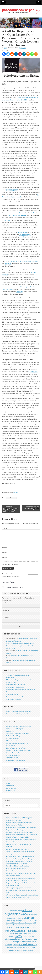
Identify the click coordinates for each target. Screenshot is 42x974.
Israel (16, 931)
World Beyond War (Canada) (15, 760)
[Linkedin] (16, 54)
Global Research (11, 741)
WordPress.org (11, 790)
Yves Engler (31, 950)
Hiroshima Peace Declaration (15, 684)
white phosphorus (12, 190)
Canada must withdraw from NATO (17, 849)
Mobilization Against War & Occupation (18, 750)
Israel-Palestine (11, 498)
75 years (21, 213)
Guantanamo (28, 923)
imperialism (26, 927)
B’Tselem (8, 263)
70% (23, 237)
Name (4, 547)
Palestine (28, 939)
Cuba (8, 923)
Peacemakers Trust (12, 753)
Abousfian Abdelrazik (16, 910)
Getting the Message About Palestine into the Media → (31, 508)
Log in (8, 783)
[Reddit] (12, 54)
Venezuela (16, 947)
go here (15, 492)
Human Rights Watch (16, 261)
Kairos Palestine (33, 372)
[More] (36, 54)
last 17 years (22, 232)
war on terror (27, 947)
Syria (10, 945)
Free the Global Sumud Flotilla (16, 868)
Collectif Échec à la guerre (14, 736)
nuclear (25, 936)
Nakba (33, 213)
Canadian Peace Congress (15, 729)
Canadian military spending (13, 920)
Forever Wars (10, 871)
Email (4, 552)
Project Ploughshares (13, 755)
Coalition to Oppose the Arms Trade (17, 733)
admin (5, 47)
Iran (34, 927)
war (21, 947)
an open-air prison (25, 234)
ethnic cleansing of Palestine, (17, 215)
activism (27, 910)
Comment (5, 528)
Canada (30, 917)
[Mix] (28, 54)
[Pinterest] (20, 54)
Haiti (34, 923)
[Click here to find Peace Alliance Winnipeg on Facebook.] (21, 769)
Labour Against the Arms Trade (16, 748)
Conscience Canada (12, 738)
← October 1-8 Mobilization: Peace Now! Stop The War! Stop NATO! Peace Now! (10, 509)
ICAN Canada (10, 745)
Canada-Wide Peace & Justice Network (19, 726)
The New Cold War (12, 757)
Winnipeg (25, 950)
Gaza (12, 923)
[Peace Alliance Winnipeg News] (21, 9)
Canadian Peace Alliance (27, 920)
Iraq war (9, 930)
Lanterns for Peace (15, 934)
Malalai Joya (30, 934)
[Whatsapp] (32, 54)
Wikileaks (19, 950)
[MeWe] (24, 54)
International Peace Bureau (15, 687)
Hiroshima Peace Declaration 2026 (17, 837)
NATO (18, 936)
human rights (12, 927)
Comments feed (11, 788)
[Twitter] (8, 54)
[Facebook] (4, 54)
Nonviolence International (14, 697)
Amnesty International (31, 261)
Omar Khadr (20, 939)
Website (4, 557)
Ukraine (16, 945)
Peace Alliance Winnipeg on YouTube (18, 714)
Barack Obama (21, 918)
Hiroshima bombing (12, 925)
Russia (24, 942)
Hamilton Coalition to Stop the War (17, 743)
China (35, 920)
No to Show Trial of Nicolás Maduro (17, 866)
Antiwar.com (10, 677)
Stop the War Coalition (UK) (15, 699)
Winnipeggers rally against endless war (18, 888)
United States (27, 944)
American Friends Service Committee (18, 675)
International (13, 28)
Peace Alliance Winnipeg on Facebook (18, 711)
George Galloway (19, 923)
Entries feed (10, 785)
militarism (11, 937)
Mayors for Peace (12, 694)
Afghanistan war (15, 914)
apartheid (7, 220)
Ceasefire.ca (10, 731)
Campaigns (5, 28)
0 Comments (22, 47)
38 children (19, 291)
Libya (25, 934)
